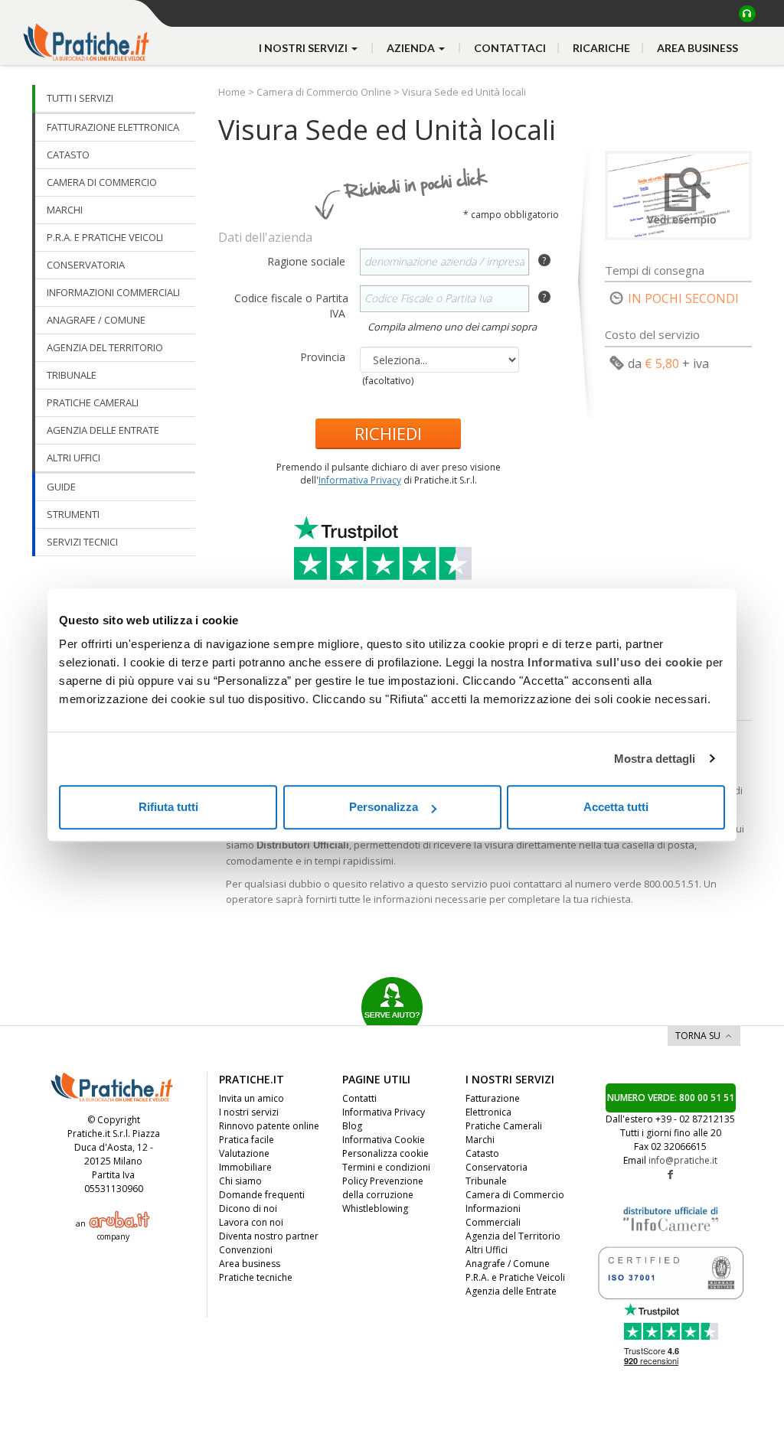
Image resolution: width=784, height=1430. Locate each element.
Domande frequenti (262, 1194)
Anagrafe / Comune (508, 1263)
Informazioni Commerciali (493, 1215)
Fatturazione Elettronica (493, 1105)
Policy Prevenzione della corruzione (382, 1187)
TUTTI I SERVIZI (80, 98)
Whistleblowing (375, 1208)
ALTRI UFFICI (73, 457)
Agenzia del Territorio (513, 1236)
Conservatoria (497, 1167)
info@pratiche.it (682, 1160)
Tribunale (486, 1180)
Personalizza (383, 806)
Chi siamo (240, 1180)
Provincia (324, 357)
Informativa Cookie (383, 1139)
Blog (352, 1125)
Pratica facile (246, 1139)
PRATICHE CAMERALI (93, 402)
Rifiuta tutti (168, 806)
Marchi (480, 1139)
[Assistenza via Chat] (747, 13)
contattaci (510, 47)
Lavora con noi (251, 1222)
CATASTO (68, 154)
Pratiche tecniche (255, 1277)
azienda (412, 47)
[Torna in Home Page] (88, 31)
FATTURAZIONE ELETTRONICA (113, 127)
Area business (697, 47)
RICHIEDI (388, 433)
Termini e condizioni (386, 1167)
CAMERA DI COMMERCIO (102, 182)
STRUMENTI (73, 514)
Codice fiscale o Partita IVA (291, 306)
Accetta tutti (615, 806)
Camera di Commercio (515, 1194)
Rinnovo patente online (269, 1125)
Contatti (359, 1098)
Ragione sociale (307, 261)
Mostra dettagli (655, 758)
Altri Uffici (487, 1249)
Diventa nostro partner (268, 1236)
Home (233, 92)
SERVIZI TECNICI (82, 542)
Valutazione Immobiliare (245, 1160)
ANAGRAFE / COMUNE (96, 320)
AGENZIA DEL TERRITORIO (105, 347)
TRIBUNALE (71, 375)
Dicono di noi (248, 1208)
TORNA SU (697, 1035)
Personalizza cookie (385, 1153)
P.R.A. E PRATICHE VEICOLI (105, 237)
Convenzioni (246, 1249)
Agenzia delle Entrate (511, 1291)
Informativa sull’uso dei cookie (615, 662)
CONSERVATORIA (86, 265)
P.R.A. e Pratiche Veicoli (515, 1277)
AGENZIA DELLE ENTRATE (103, 430)
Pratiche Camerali (504, 1125)
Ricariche (601, 47)
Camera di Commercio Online (323, 92)
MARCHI (65, 210)
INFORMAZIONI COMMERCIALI (113, 292)
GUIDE (61, 486)
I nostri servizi (249, 1112)
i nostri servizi (304, 47)
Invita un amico (251, 1098)
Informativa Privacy (359, 480)
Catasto (482, 1153)
